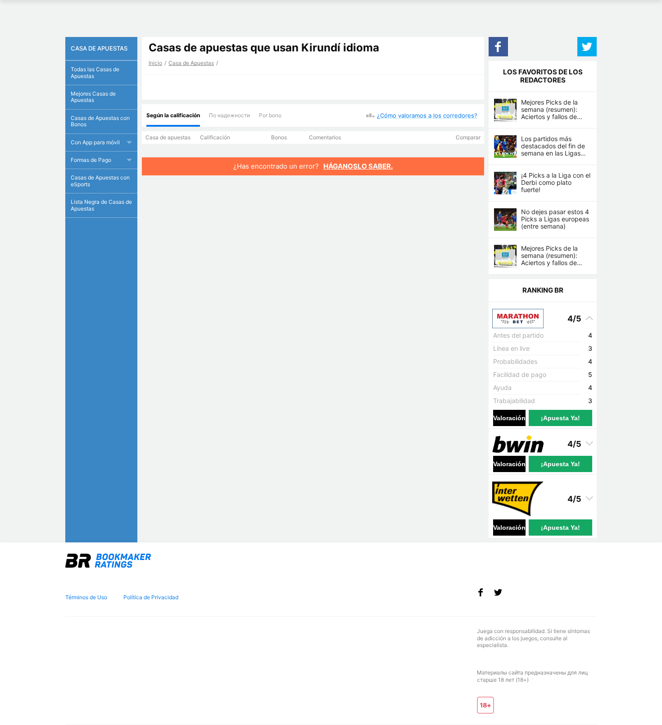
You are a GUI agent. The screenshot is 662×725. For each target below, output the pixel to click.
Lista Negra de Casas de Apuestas (101, 204)
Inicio (155, 63)
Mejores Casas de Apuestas (93, 96)
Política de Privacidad (150, 597)
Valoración (509, 418)
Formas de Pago (91, 159)
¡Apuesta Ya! (560, 418)
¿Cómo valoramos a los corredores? (427, 115)
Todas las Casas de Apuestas (95, 72)
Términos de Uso (86, 597)
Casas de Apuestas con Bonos (100, 121)
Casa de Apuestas (191, 63)
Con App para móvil (95, 142)
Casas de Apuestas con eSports (100, 180)
